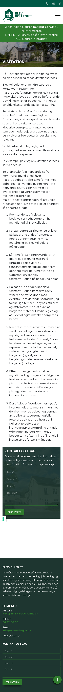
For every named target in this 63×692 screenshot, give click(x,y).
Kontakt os (40, 26)
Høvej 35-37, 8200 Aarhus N (20, 613)
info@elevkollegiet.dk (17, 630)
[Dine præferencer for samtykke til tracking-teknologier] (3, 519)
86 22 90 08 (10, 622)
